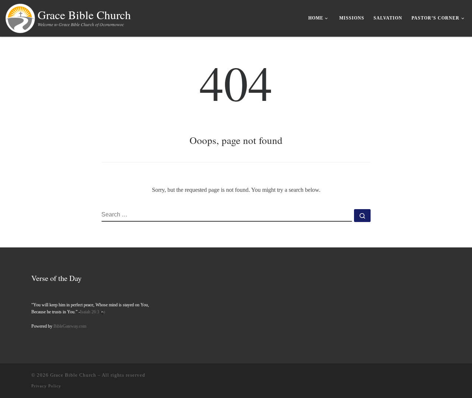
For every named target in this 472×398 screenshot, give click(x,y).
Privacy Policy (46, 386)
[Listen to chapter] (102, 311)
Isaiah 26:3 (89, 311)
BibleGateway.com (69, 326)
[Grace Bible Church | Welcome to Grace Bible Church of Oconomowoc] (20, 16)
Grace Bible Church (73, 375)
